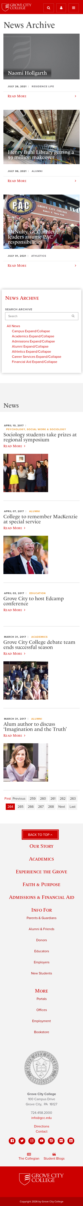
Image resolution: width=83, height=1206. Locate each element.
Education (37, 593)
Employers (41, 962)
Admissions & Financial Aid (41, 897)
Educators (41, 951)
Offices (41, 1010)
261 (52, 798)
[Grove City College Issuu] (51, 1140)
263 (73, 798)
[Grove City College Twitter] (22, 1140)
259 (33, 798)
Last (73, 807)
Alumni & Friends (41, 929)
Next (61, 807)
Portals (42, 999)
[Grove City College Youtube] (41, 1140)
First (7, 798)
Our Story (41, 846)
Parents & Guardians (41, 918)
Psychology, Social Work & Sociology (36, 429)
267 (41, 807)
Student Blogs (54, 1158)
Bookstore (41, 1032)
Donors (41, 940)
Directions (41, 1126)
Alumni (34, 511)
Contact (41, 1131)
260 (43, 798)
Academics (39, 636)
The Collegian (29, 1158)
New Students (41, 973)
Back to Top (39, 835)
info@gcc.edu (41, 1118)
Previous (19, 798)
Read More (12, 446)
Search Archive (18, 309)
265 (20, 807)
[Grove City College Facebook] (12, 1140)
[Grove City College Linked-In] (70, 1140)
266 (31, 807)
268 (51, 807)
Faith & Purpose (41, 884)
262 (63, 798)
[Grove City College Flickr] (61, 1140)
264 (10, 807)
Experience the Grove (41, 871)
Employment (41, 1021)
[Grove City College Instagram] (31, 1140)
